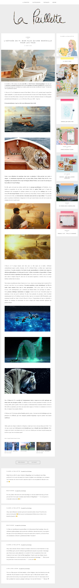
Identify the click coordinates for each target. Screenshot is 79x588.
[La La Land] (28, 446)
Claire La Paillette (13, 471)
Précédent (21, 462)
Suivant (34, 462)
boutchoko (10, 490)
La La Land (24, 451)
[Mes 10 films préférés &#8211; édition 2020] (12, 446)
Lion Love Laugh (12, 568)
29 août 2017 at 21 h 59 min (26, 471)
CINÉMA (28, 37)
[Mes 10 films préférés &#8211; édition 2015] (43, 446)
